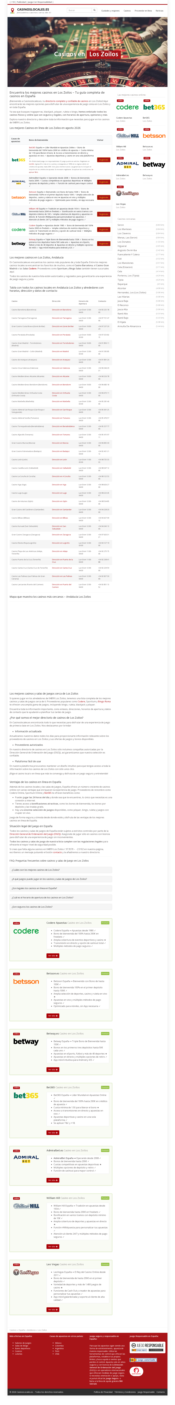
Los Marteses (141, 229)
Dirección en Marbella (61, 401)
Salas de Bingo (21, 1345)
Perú (57, 1351)
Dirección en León (59, 459)
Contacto (161, 1392)
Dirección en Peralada (61, 335)
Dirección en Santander (62, 509)
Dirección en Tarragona (62, 318)
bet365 (31, 164)
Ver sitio (52, 955)
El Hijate (141, 322)
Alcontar (141, 288)
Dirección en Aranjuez (61, 359)
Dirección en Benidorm (61, 384)
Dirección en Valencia (61, 368)
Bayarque (141, 284)
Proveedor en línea (143, 11)
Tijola (141, 279)
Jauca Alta (141, 309)
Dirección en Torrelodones (63, 343)
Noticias (159, 11)
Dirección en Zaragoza (61, 534)
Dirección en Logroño (61, 543)
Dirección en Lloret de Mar (63, 326)
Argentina (59, 1348)
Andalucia (31, 1330)
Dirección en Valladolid (61, 468)
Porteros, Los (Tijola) (141, 275)
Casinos (127, 11)
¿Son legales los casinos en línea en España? (34, 888)
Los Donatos (141, 241)
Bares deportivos (22, 1348)
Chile (57, 1354)
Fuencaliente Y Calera (141, 254)
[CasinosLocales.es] (31, 11)
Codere (32, 225)
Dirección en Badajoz (61, 451)
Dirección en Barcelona (61, 309)
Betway (32, 239)
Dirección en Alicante (60, 376)
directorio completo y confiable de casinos (66, 101)
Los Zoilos (85, 923)
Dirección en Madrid (60, 351)
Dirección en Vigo (59, 484)
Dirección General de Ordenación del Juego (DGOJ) (35, 834)
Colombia (59, 1345)
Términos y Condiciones (125, 1392)
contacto (57, 852)
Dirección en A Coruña (61, 476)
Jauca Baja (141, 300)
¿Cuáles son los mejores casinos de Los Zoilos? (36, 869)
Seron (141, 224)
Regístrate (103, 159)
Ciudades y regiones (110, 11)
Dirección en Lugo (59, 493)
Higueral (141, 246)
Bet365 (32, 147)
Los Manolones (141, 262)
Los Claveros (141, 233)
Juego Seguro (112, 1378)
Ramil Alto (141, 313)
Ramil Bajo (141, 317)
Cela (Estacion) (141, 267)
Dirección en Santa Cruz (62, 568)
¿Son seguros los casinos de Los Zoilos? (32, 906)
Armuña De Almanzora (141, 326)
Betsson (32, 192)
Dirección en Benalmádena (63, 426)
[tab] (61, 870)
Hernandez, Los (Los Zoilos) (141, 292)
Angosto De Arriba (141, 250)
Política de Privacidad (103, 1392)
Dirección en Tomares (61, 418)
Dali (141, 258)
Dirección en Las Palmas (62, 576)
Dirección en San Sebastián (59, 527)
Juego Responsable (146, 1392)
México (58, 1343)
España (22, 1330)
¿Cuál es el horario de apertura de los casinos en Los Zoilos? (42, 897)
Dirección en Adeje (60, 551)
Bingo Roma (104, 701)
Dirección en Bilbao (60, 518)
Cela (141, 271)
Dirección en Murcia (60, 443)
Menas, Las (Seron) (141, 237)
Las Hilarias (141, 296)
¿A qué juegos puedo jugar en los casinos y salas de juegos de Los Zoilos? (49, 878)
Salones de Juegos (23, 1343)
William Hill (33, 208)
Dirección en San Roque (62, 409)
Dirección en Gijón (59, 501)
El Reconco (141, 305)
